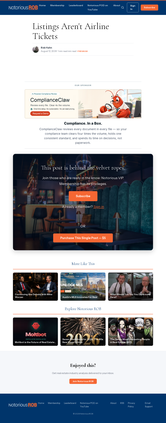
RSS (122, 403)
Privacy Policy (131, 405)
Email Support (149, 405)
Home (42, 5)
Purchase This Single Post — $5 (83, 238)
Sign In (132, 7)
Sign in (98, 207)
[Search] (122, 7)
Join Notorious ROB (83, 381)
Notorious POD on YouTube (89, 405)
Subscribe (149, 7)
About (116, 5)
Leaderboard (76, 5)
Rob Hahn (46, 47)
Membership (57, 5)
